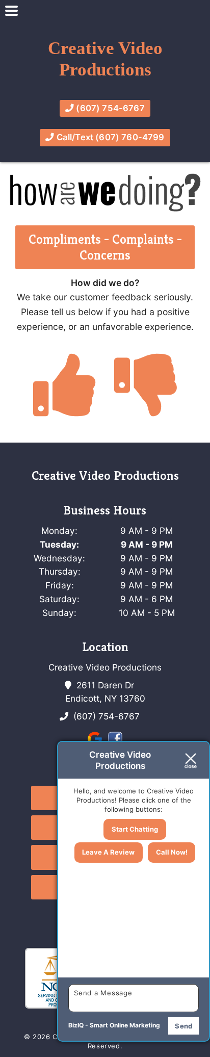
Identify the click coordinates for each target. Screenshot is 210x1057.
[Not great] (146, 405)
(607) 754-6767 (109, 108)
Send (183, 1026)
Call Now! (172, 852)
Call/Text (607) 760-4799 (110, 137)
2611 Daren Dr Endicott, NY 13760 (105, 692)
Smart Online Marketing (125, 1025)
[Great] (64, 405)
